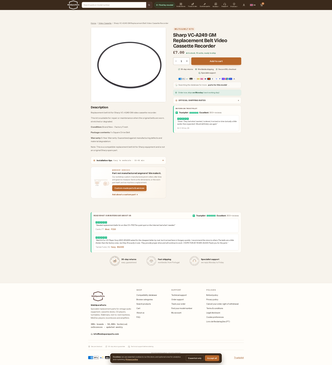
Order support (177, 299)
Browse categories (144, 299)
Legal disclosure (213, 313)
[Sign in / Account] (244, 5)
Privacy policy (212, 299)
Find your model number (181, 308)
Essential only (194, 358)
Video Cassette (105, 23)
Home (93, 23)
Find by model (166, 5)
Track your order (178, 304)
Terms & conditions (214, 308)
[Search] (149, 5)
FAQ (138, 317)
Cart (138, 308)
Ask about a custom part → (125, 194)
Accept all (212, 358)
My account (176, 313)
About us (140, 313)
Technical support (179, 295)
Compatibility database (146, 295)
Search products (143, 304)
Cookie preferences (215, 317)
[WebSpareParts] (73, 5)
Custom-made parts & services (129, 188)
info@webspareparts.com (106, 334)
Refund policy (212, 295)
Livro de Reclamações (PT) (218, 321)
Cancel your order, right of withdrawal (222, 304)
